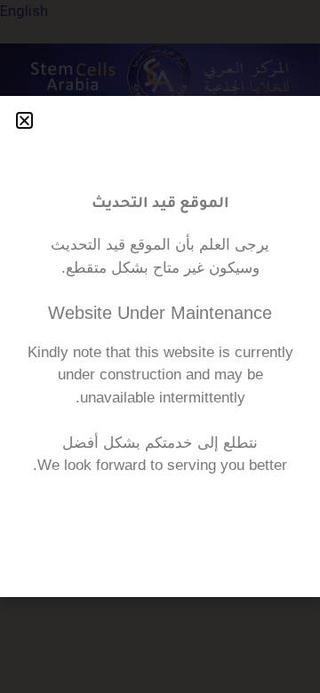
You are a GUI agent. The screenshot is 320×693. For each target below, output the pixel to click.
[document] (160, 346)
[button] (24, 120)
